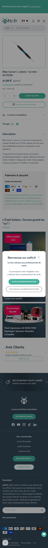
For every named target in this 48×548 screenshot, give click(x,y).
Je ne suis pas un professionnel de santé (24, 289)
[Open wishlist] (44, 534)
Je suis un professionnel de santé (24, 281)
